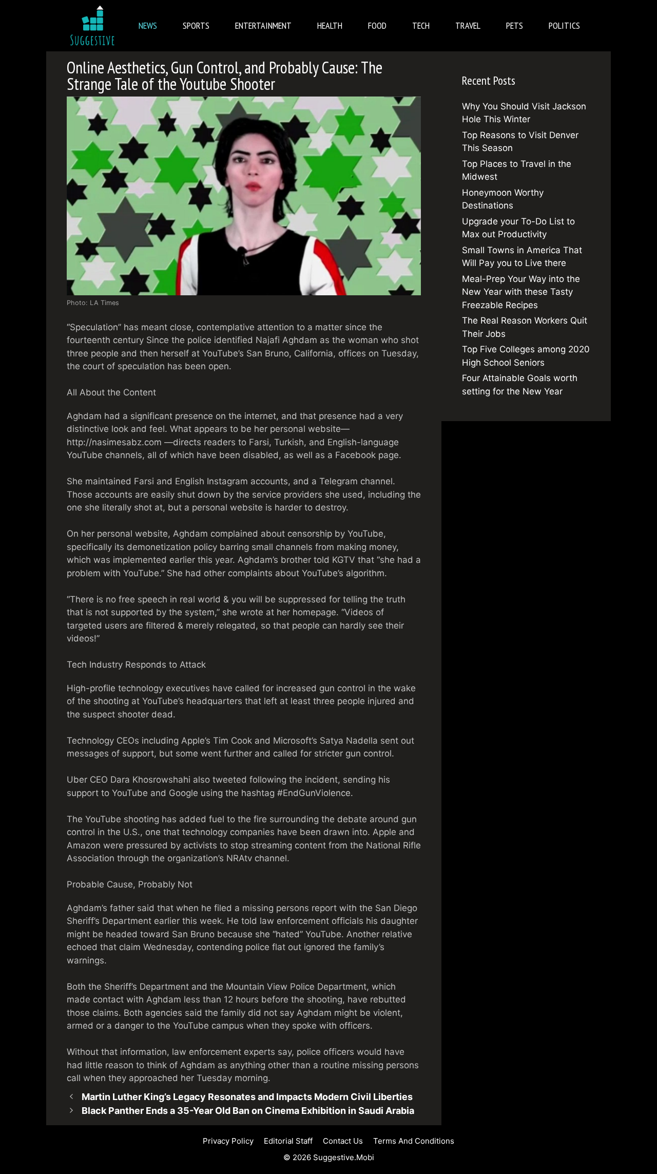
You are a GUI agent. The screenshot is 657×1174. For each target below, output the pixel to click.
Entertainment (263, 25)
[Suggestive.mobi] (95, 25)
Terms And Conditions (413, 1141)
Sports (196, 25)
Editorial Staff (288, 1141)
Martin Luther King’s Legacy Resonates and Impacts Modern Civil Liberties (247, 1096)
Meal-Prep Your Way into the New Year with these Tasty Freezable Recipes (521, 292)
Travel (467, 25)
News (148, 25)
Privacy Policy (228, 1141)
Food (377, 25)
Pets (514, 25)
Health (329, 25)
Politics (564, 25)
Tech (421, 25)
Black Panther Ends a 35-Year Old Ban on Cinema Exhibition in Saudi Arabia (248, 1110)
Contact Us (343, 1141)
